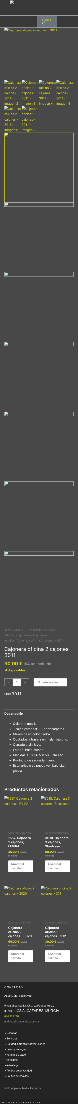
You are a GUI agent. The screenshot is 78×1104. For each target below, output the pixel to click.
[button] (64, 21)
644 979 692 (11, 1016)
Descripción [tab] (13, 714)
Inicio (7, 630)
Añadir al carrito (50, 682)
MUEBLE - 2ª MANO (28, 630)
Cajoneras (23, 635)
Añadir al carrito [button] (17, 866)
